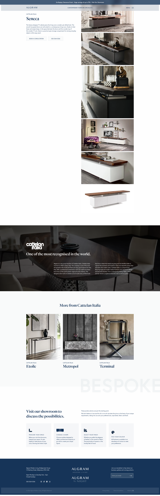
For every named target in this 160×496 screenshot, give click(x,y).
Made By (129, 490)
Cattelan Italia (31, 14)
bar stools (100, 273)
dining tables (123, 271)
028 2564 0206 (55, 38)
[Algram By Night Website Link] (80, 479)
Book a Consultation (36, 38)
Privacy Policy (105, 490)
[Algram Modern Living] (31, 7)
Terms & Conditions (118, 490)
